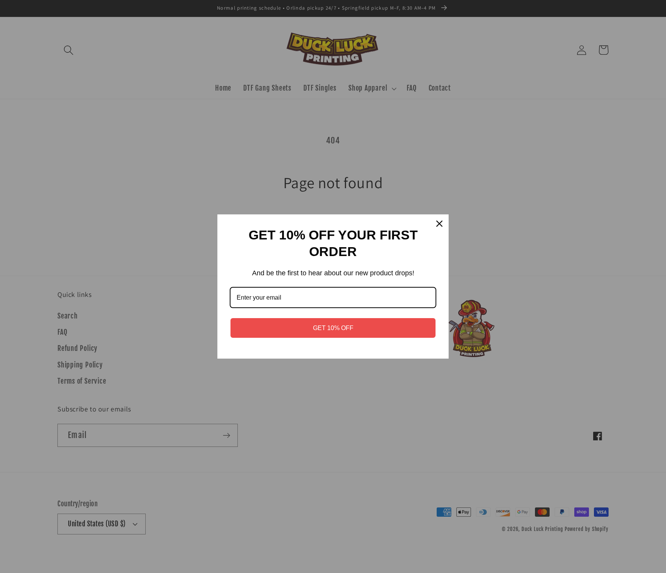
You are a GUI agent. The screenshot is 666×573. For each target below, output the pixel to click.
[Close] (439, 223)
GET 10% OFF (333, 328)
